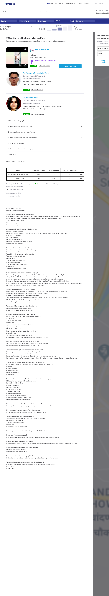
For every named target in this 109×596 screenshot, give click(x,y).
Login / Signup (98, 3)
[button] (8, 21)
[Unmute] (20, 65)
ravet (100, 53)
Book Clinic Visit (70, 66)
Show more (12, 154)
